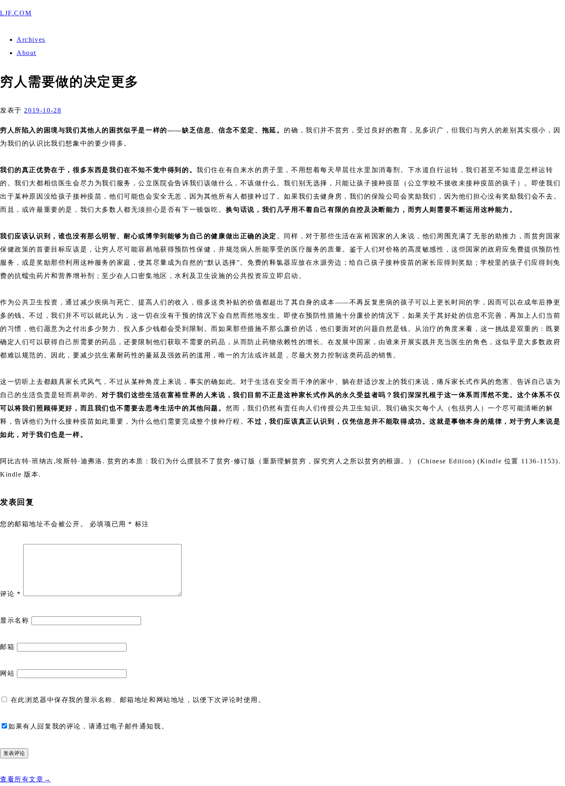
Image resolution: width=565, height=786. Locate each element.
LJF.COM (15, 13)
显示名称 (14, 620)
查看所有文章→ (25, 779)
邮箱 (7, 646)
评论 (10, 593)
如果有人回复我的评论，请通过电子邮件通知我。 (88, 726)
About (26, 52)
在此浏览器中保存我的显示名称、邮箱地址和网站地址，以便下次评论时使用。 (138, 699)
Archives (31, 39)
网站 (7, 673)
